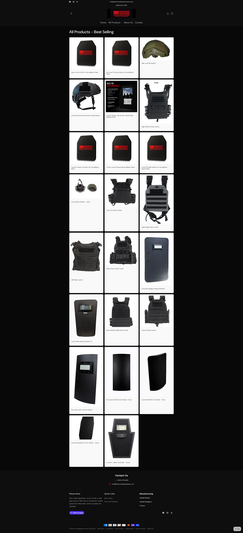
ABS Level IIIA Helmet (149, 63)
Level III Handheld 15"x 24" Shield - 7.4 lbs (85, 443)
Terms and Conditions (111, 502)
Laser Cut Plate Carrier (114, 210)
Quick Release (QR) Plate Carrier (117, 330)
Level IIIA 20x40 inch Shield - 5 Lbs (153, 400)
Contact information (140, 528)
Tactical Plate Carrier (149, 330)
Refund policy (100, 528)
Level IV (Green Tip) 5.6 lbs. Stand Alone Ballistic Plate (120, 116)
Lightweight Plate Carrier (150, 227)
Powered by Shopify (90, 528)
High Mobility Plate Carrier (150, 127)
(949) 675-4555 (122, 480)
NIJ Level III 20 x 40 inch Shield (81, 410)
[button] (71, 13)
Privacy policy (109, 528)
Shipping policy (129, 528)
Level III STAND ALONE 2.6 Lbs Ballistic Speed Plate (154, 168)
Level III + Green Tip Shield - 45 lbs (118, 462)
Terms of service (119, 528)
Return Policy (109, 498)
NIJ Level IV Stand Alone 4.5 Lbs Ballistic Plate (120, 73)
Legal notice (150, 528)
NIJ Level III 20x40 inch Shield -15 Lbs (119, 400)
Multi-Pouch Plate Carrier (115, 269)
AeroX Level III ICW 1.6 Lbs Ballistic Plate (84, 72)
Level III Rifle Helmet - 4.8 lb (80, 202)
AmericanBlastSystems (79, 528)
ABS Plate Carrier (77, 280)
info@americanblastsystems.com (123, 484)
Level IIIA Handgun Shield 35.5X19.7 (153, 289)
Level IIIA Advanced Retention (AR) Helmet (85, 115)
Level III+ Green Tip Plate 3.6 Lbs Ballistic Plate (85, 168)
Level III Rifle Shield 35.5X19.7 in (81, 341)
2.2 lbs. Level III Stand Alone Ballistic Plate (121, 167)
